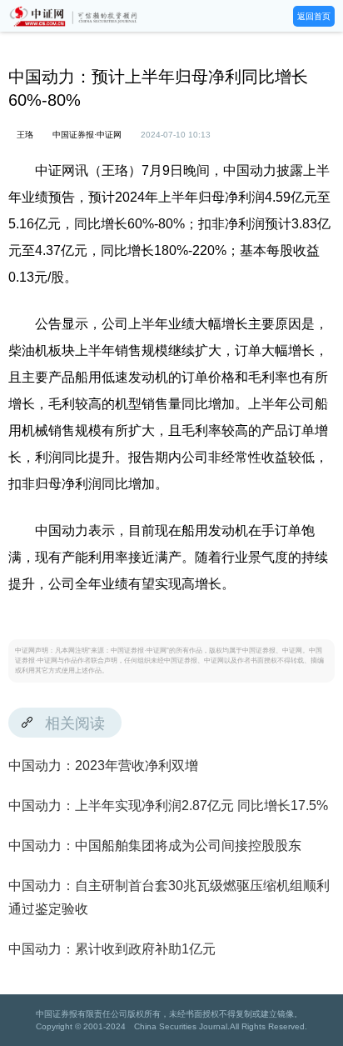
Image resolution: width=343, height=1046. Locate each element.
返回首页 (314, 16)
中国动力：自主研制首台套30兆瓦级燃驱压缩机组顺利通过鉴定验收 (169, 897)
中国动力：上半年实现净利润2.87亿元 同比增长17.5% (168, 805)
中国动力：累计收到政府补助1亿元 (112, 949)
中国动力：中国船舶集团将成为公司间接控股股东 (154, 845)
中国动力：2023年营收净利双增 (103, 765)
